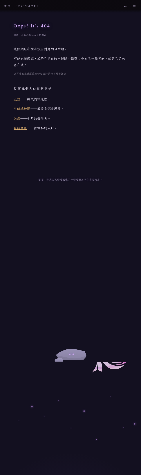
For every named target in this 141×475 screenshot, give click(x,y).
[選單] (134, 6)
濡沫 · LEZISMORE (21, 6)
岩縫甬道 (20, 128)
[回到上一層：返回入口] (125, 6)
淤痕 (17, 118)
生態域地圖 (22, 108)
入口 (17, 99)
